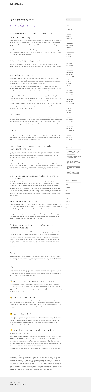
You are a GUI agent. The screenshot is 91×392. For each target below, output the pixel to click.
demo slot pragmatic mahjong (18, 361)
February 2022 (70, 139)
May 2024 (69, 85)
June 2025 (69, 56)
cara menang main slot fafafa (54, 357)
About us (37, 11)
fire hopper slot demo (14, 363)
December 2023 (70, 97)
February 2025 (70, 65)
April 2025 (69, 61)
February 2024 (70, 92)
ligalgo (67, 204)
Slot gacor (68, 210)
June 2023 (69, 110)
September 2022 (70, 130)
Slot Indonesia (20, 11)
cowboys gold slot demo (15, 358)
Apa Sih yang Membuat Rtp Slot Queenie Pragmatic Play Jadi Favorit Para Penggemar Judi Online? (73, 172)
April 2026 (69, 36)
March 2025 (69, 63)
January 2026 (69, 43)
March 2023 (69, 117)
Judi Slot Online (29, 11)
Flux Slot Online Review (22, 26)
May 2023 (69, 112)
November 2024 (70, 72)
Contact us (43, 11)
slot (66, 190)
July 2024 (69, 81)
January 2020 (69, 141)
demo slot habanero (17, 360)
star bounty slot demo (27, 369)
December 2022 (70, 123)
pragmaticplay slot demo (38, 366)
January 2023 (69, 121)
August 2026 (69, 29)
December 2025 (70, 45)
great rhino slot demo (54, 363)
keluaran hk (68, 187)
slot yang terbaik (18, 369)
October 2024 (69, 74)
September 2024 (70, 76)
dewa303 (67, 195)
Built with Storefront (22, 384)
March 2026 (69, 38)
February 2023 (70, 119)
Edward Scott (23, 23)
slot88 (67, 198)
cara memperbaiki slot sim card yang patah (38, 357)
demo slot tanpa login (45, 361)
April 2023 (69, 114)
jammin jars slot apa (24, 364)
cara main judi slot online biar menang (20, 357)
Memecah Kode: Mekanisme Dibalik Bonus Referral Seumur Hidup (73, 162)
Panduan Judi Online (18, 355)
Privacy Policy (13, 384)
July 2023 (69, 108)
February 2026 (70, 40)
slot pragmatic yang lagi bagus (49, 367)
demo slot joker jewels (26, 360)
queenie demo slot (48, 366)
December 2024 (70, 70)
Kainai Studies (16, 4)
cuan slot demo (24, 358)
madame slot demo (33, 364)
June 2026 (69, 31)
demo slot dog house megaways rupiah (45, 358)
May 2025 (69, 58)
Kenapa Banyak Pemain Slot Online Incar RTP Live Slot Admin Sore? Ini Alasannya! (74, 153)
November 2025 (70, 47)
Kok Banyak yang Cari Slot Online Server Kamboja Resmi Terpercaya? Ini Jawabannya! (74, 158)
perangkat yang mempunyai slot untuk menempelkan (21, 366)
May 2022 (69, 132)
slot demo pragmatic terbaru (36, 367)
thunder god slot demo (37, 369)
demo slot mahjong (46, 360)
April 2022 (69, 135)
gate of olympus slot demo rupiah (42, 363)
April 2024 (69, 88)
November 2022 (70, 126)
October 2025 (69, 49)
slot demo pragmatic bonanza (23, 367)
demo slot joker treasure (37, 360)
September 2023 (70, 103)
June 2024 (69, 83)
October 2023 (69, 101)
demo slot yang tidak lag (55, 361)
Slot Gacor (12, 11)
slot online (68, 201)
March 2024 (69, 90)
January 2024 (69, 94)
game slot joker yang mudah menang (27, 363)
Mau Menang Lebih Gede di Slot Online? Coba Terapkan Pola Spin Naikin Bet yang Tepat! (74, 167)
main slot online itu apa (42, 364)
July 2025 (69, 54)
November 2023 (70, 99)
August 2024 (69, 79)
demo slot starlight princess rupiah (32, 361)
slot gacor (68, 193)
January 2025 (69, 67)
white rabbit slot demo (47, 369)
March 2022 (69, 137)
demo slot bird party (32, 358)
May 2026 (69, 34)
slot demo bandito (56, 366)
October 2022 (69, 128)
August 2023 (69, 106)
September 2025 (70, 52)
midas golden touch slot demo (54, 364)
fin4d (67, 184)
